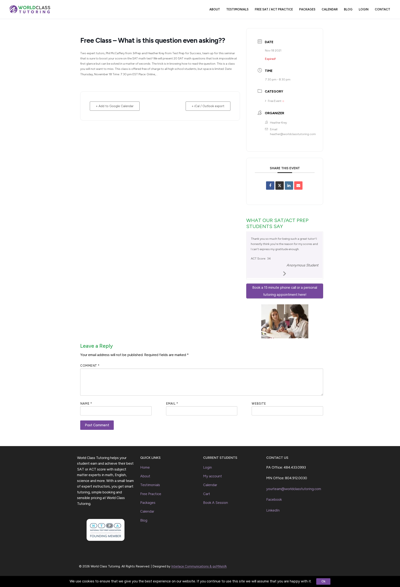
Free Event (274, 101)
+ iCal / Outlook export (208, 106)
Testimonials (150, 485)
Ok (323, 581)
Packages (147, 502)
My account (212, 476)
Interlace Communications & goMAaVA (199, 566)
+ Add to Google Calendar (115, 106)
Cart (206, 494)
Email (172, 403)
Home (145, 467)
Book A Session (215, 502)
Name (86, 403)
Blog (143, 520)
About (145, 476)
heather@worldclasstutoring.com (293, 134)
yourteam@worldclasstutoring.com (293, 489)
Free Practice (150, 494)
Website (259, 403)
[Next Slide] (284, 272)
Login (207, 467)
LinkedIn (273, 510)
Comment (90, 366)
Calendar (147, 511)
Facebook (274, 499)
